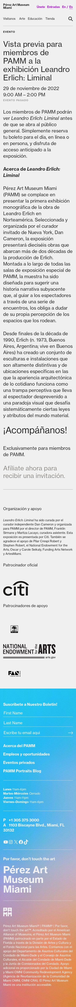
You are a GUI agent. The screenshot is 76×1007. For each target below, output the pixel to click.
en (64, 7)
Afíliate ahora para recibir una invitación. (34, 471)
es (71, 7)
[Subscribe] (70, 733)
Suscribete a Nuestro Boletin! (30, 704)
